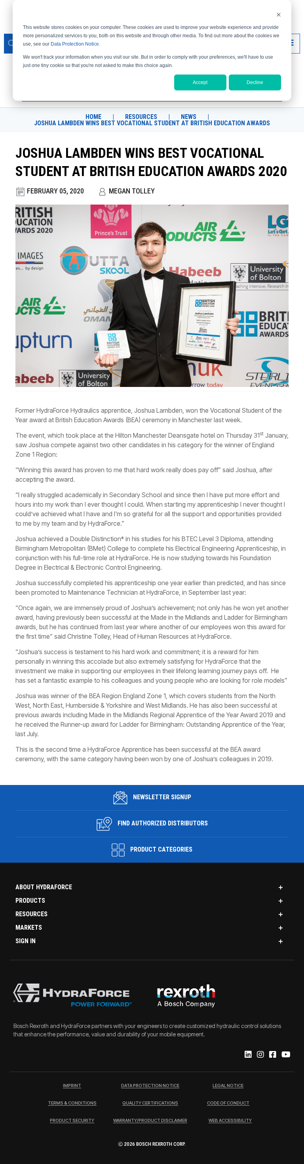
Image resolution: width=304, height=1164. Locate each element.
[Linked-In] (247, 1055)
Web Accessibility (230, 1120)
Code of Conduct (228, 1103)
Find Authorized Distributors (162, 823)
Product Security (72, 1120)
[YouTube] (285, 1055)
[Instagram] (260, 1055)
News (188, 117)
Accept (200, 82)
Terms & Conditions (72, 1103)
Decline (255, 82)
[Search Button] (12, 44)
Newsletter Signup (161, 797)
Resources (141, 117)
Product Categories (160, 849)
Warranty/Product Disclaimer (150, 1120)
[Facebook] (272, 1055)
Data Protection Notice (75, 44)
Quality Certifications (150, 1103)
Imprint (72, 1086)
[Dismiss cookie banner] (278, 14)
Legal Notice (228, 1086)
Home (93, 117)
